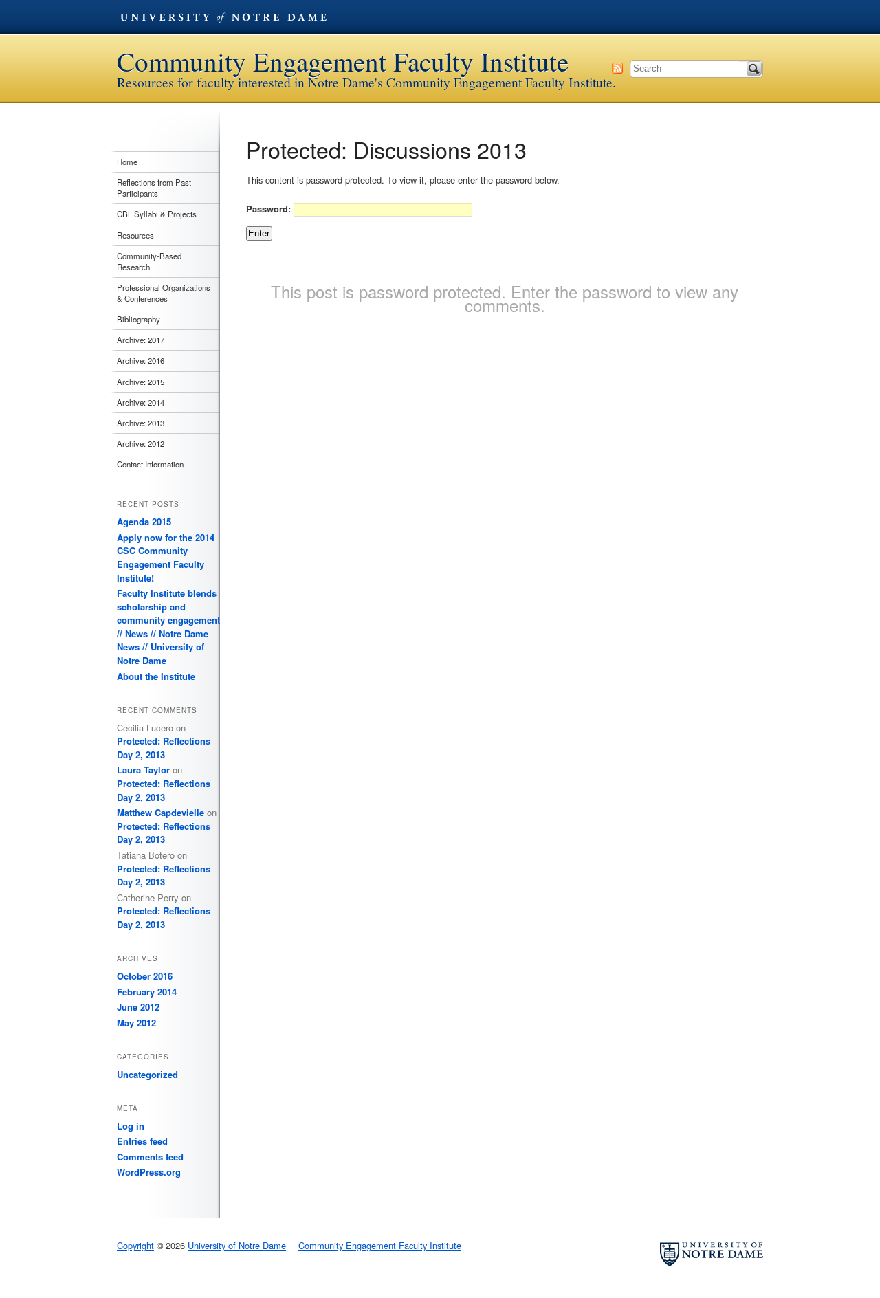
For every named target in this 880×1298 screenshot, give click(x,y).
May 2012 (136, 1022)
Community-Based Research (149, 261)
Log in (130, 1125)
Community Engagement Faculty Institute (343, 61)
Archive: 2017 (140, 339)
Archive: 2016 (140, 360)
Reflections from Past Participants (154, 188)
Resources (135, 235)
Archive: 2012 (140, 443)
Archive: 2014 (140, 402)
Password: (270, 208)
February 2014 (147, 991)
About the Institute (156, 676)
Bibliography (138, 319)
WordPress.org (149, 1171)
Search (754, 68)
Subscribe (617, 68)
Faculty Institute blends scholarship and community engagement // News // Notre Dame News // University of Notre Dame (168, 626)
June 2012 (138, 1006)
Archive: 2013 (140, 422)
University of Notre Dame (223, 17)
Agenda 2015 (144, 521)
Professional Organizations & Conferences (163, 293)
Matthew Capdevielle (160, 812)
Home (127, 161)
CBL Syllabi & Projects (157, 213)
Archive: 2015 (140, 381)
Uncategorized (147, 1074)
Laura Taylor (143, 769)
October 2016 (145, 975)
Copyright (135, 1245)
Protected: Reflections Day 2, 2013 (163, 747)
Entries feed (142, 1140)
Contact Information (150, 464)
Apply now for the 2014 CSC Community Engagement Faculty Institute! (165, 557)
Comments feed (150, 1156)
